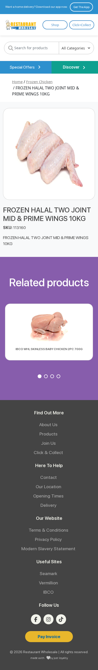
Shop (55, 25)
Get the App (81, 7)
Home (17, 81)
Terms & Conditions (48, 530)
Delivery (48, 505)
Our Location (48, 486)
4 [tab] (59, 376)
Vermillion (48, 582)
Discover (71, 67)
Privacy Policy (48, 539)
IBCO (48, 592)
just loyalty (61, 658)
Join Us (48, 443)
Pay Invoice (49, 636)
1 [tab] (40, 376)
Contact (48, 477)
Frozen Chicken (39, 81)
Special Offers (22, 67)
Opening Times (48, 495)
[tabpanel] (49, 332)
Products (48, 433)
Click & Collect (48, 452)
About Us (48, 424)
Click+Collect (81, 25)
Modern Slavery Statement (48, 548)
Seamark (48, 573)
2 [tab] (46, 376)
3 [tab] (52, 376)
